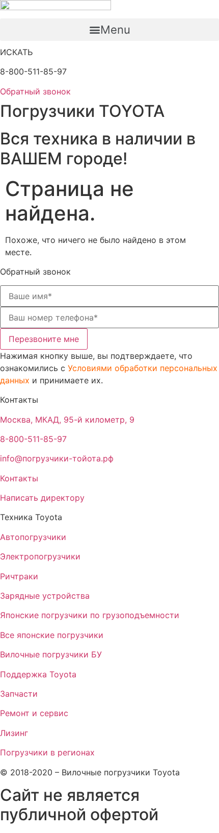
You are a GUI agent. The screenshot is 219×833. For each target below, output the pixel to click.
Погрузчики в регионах (47, 752)
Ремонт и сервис (34, 713)
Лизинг (14, 733)
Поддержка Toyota (38, 674)
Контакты (19, 478)
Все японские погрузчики (51, 635)
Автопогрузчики (33, 537)
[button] (109, 29)
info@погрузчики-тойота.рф (57, 458)
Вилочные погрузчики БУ (51, 654)
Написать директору (42, 498)
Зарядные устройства (45, 596)
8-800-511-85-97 (33, 439)
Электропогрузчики (40, 556)
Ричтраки (19, 576)
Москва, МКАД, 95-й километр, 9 (67, 419)
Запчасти (19, 694)
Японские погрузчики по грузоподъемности (89, 615)
